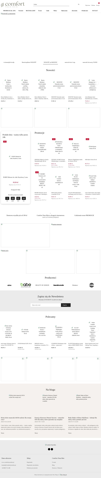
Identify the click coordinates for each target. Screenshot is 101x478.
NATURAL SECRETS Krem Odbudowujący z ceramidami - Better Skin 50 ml (58, 160)
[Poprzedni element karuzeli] (1, 285)
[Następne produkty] (96, 83)
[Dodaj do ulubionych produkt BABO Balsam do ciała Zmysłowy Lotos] (27, 142)
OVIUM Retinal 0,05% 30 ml (25, 343)
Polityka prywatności (32, 468)
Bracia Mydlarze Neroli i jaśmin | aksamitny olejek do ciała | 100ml (41, 97)
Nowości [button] (50, 70)
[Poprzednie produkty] (4, 83)
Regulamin (29, 462)
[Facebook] (49, 449)
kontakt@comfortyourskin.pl (9, 465)
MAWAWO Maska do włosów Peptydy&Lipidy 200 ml (41, 160)
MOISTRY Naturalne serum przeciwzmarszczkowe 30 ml (75, 97)
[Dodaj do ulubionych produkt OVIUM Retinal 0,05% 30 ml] (31, 323)
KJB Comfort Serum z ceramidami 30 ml (56, 193)
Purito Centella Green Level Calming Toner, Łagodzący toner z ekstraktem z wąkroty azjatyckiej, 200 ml (92, 344)
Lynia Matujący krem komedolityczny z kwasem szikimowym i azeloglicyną (91, 97)
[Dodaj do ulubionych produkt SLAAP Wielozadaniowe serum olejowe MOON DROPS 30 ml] (81, 323)
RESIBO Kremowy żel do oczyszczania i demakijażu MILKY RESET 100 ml (41, 193)
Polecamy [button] (50, 316)
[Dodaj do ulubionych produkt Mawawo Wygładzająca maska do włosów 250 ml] (81, 139)
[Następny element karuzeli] (99, 285)
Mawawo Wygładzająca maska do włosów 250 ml (75, 160)
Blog (53, 465)
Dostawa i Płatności (57, 468)
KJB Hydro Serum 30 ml (91, 159)
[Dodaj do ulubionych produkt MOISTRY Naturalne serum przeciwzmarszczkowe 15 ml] (64, 77)
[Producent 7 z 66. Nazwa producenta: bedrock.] (58, 285)
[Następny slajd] (96, 37)
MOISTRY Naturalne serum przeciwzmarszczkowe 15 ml (58, 97)
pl (79, 4)
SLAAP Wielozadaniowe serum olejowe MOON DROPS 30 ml (75, 344)
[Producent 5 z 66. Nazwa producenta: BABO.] (26, 285)
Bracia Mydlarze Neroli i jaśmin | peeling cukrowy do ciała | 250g (24, 97)
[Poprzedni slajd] (4, 37)
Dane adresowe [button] (6, 458)
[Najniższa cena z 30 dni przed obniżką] (99, 103)
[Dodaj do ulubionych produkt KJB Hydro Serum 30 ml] (98, 139)
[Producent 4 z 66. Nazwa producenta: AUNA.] (9, 285)
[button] (85, 11)
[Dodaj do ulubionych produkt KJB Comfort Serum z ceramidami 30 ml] (64, 172)
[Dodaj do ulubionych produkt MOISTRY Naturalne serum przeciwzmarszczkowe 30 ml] (81, 77)
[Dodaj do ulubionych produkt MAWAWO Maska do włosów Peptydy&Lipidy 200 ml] (48, 139)
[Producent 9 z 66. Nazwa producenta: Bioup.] (91, 285)
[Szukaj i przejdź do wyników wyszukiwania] (68, 4)
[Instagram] (52, 449)
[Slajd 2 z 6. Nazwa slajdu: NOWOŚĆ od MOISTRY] (50, 36)
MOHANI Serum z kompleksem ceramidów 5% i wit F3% (41, 344)
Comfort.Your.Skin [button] (58, 458)
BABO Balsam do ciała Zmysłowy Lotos (15, 177)
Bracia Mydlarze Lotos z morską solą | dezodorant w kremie (7, 97)
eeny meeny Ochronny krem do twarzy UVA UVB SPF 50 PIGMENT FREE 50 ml (8, 344)
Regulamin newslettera (32, 465)
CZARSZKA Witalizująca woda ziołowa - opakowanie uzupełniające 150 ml (58, 344)
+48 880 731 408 (6, 468)
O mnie (54, 462)
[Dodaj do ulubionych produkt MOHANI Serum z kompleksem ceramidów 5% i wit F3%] (48, 323)
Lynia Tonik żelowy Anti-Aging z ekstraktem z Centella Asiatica (92, 193)
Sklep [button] (28, 458)
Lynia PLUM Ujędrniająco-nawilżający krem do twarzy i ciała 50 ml (75, 193)
